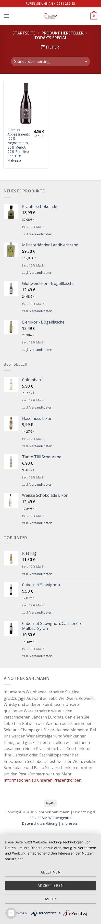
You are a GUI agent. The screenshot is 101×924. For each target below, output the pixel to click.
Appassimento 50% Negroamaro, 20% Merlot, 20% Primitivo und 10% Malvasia (19, 147)
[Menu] (7, 16)
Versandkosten (40, 234)
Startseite (24, 33)
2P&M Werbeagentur (54, 817)
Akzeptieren (50, 885)
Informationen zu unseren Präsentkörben (42, 780)
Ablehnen (50, 872)
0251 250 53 (66, 3)
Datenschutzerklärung (39, 823)
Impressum (70, 823)
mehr (50, 899)
